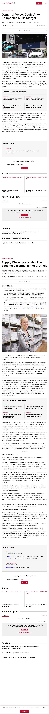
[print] (46, 30)
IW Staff (4, 25)
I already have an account (24, 217)
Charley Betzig (5, 276)
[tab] (5, 201)
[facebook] (20, 30)
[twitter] (24, 30)
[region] (24, 204)
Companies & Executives (7, 10)
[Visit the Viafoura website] (44, 207)
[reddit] (26, 30)
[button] (2, 3)
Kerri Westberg (13, 276)
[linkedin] (22, 30)
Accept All (24, 711)
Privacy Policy (43, 707)
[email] (29, 30)
